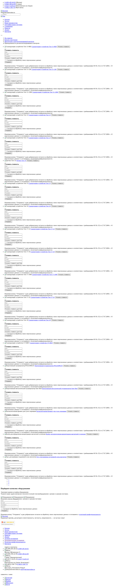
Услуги (7, 21)
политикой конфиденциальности (90, 514)
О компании (9, 26)
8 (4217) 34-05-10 (10, 6)
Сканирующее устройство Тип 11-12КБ (45, 92)
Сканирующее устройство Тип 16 (39, 206)
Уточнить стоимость (63, 46)
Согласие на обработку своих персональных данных (24, 60)
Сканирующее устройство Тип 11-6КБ (44, 46)
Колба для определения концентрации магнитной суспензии (66, 434)
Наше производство (11, 23)
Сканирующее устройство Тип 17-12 (42, 229)
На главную (8, 38)
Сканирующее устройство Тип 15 (39, 183)
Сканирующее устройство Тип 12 (39, 115)
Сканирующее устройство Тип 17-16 (42, 252)
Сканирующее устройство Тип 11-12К (43, 69)
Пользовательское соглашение (14, 540)
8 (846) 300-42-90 (10, 4)
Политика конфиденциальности (15, 542)
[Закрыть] (5, 94)
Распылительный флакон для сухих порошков (51, 411)
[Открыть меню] (1, 35)
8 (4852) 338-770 (10, 7)
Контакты (8, 31)
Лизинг (7, 30)
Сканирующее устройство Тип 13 (39, 138)
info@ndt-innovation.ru (28, 569)
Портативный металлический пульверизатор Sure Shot (59, 388)
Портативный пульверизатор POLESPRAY (49, 366)
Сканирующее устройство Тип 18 (39, 320)
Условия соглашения (11, 538)
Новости (7, 28)
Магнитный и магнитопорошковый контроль (19, 41)
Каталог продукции (11, 40)
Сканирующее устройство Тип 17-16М (44, 274)
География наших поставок (13, 24)
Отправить (8, 62)
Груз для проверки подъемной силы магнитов (51, 457)
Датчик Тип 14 (21, 160)
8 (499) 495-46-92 (10, 2)
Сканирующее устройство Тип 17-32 (42, 297)
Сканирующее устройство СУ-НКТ (41, 343)
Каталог (7, 19)
